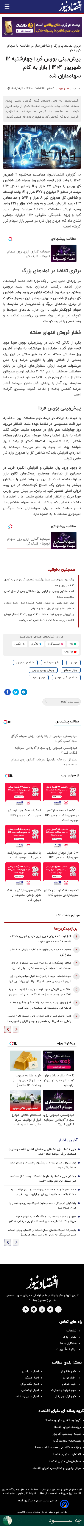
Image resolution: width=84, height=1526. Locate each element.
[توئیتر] (15, 692)
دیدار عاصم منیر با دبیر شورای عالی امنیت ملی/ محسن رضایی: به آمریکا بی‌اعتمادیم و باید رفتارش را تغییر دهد (39, 1018)
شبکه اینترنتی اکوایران (66, 1434)
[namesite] (70, 6)
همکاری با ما (68, 1343)
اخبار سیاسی (30, 1372)
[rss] (26, 1310)
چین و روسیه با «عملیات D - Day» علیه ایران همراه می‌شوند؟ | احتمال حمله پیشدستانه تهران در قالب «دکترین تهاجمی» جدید (41, 1219)
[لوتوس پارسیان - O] (42, 1520)
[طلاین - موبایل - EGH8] (42, 27)
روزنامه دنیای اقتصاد (67, 1427)
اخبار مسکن (31, 1378)
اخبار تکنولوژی (29, 1384)
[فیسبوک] (7, 692)
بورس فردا (38, 678)
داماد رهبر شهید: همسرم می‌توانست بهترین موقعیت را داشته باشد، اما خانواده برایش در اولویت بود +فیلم (43, 1192)
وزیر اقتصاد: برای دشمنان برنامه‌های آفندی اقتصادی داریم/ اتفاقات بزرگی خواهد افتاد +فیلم (42, 1151)
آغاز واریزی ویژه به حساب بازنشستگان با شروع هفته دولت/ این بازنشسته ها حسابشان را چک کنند (40, 1005)
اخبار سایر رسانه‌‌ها (27, 1396)
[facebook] (59, 1310)
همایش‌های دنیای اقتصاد (64, 1461)
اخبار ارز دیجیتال (65, 1396)
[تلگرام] (24, 692)
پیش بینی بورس (43, 670)
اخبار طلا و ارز (67, 1372)
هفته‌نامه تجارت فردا (67, 1441)
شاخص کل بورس (66, 678)
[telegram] (33, 1310)
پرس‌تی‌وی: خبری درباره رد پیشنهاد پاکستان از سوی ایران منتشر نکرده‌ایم (43, 1165)
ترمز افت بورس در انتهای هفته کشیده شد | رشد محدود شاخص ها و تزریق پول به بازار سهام (39, 606)
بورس (73, 663)
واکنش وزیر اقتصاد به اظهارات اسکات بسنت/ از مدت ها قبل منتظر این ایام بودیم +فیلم (43, 1178)
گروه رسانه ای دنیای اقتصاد (63, 1420)
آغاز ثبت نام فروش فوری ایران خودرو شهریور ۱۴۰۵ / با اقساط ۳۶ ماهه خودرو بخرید (39, 939)
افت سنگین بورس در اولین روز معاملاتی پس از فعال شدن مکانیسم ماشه (39, 594)
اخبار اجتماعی (30, 1390)
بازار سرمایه (51, 663)
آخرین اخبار (68, 1140)
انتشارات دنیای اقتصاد (66, 1454)
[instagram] (42, 1310)
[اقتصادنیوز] (42, 1282)
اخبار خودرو (69, 1384)
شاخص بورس (25, 663)
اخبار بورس (62, 89)
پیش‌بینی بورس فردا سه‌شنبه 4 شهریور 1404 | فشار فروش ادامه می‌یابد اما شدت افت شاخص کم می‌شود (39, 617)
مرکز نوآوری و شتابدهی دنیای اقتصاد (57, 1468)
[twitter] (50, 1310)
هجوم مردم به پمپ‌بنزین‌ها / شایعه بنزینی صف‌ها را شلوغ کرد (40, 952)
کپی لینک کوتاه (70, 702)
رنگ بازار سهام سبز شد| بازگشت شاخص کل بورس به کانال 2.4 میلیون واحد (39, 582)
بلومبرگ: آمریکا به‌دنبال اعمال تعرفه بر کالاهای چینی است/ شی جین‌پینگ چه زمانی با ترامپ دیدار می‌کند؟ (42, 1232)
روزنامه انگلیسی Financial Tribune (58, 1448)
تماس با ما (69, 1337)
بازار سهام (70, 670)
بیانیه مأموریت (66, 1349)
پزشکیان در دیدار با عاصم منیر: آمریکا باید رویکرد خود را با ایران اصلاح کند (42, 1205)
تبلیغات (71, 1331)
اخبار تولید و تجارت (63, 1390)
